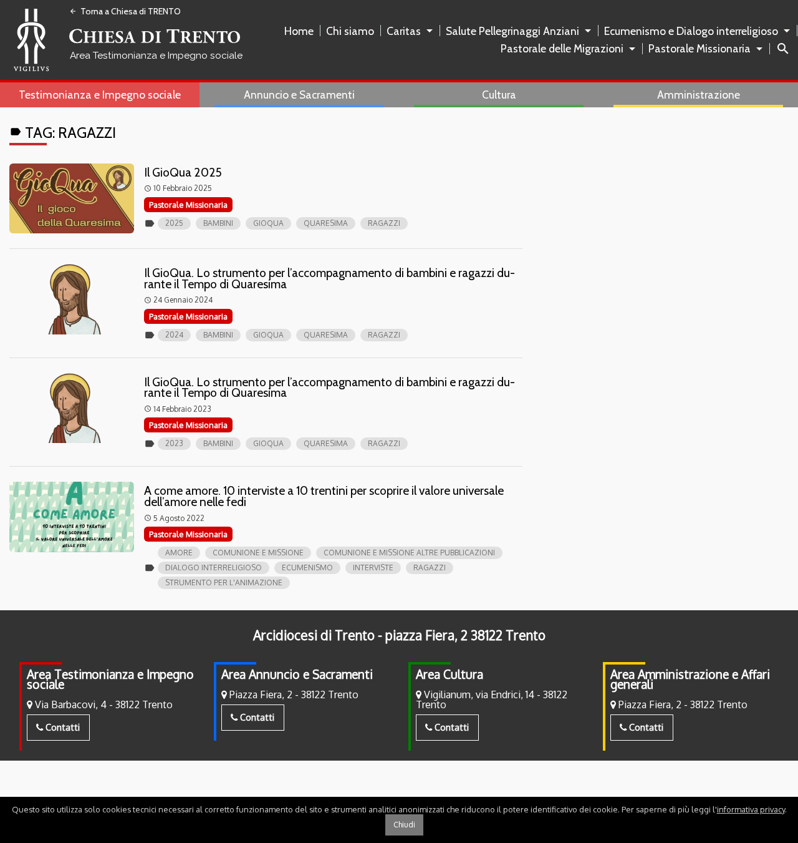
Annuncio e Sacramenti (299, 94)
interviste (373, 567)
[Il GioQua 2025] (71, 198)
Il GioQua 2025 (183, 172)
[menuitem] (301, 31)
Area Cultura (449, 674)
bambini (218, 223)
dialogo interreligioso (213, 567)
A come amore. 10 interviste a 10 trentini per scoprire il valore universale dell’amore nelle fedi (324, 496)
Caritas (404, 30)
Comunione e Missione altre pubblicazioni (409, 552)
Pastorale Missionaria (699, 48)
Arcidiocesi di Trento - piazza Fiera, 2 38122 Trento (399, 635)
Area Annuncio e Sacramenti (297, 674)
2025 (174, 223)
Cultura (499, 94)
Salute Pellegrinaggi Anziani (512, 30)
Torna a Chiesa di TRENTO (125, 11)
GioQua (268, 223)
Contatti (61, 727)
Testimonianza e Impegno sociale (100, 94)
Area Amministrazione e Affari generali (690, 679)
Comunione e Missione (258, 552)
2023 (174, 443)
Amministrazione (698, 94)
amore (179, 552)
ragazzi (384, 223)
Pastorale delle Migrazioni (562, 48)
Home (299, 30)
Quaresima (326, 223)
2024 (174, 334)
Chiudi (404, 824)
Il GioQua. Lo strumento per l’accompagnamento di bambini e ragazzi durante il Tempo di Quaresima (329, 278)
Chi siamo (350, 30)
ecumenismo (307, 567)
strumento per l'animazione (223, 582)
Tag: (62, 133)
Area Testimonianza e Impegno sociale (110, 679)
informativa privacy (751, 809)
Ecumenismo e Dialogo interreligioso (691, 30)
